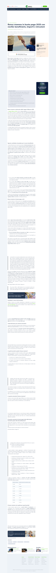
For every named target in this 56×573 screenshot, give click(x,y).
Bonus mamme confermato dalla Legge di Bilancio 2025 (19, 92)
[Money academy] (32, 9)
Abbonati (44, 6)
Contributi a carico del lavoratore (15, 96)
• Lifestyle (47, 9)
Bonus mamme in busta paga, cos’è (16, 95)
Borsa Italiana (36, 558)
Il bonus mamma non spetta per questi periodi (18, 105)
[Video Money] (35, 9)
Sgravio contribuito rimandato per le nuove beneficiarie (19, 93)
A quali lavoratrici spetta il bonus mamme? (17, 99)
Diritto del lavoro (14, 22)
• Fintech (41, 9)
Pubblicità (23, 562)
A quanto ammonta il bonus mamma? (16, 101)
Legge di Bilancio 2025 (13, 111)
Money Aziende (24, 561)
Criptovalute (29, 562)
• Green (44, 9)
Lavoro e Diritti (10, 22)
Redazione (42, 558)
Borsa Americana (37, 561)
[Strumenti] (34, 9)
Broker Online (30, 561)
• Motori (39, 9)
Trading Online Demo (31, 558)
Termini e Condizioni (44, 561)
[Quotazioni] (31, 9)
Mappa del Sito (24, 558)
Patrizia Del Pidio (10, 29)
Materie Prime (37, 562)
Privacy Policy (43, 562)
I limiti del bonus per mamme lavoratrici (16, 98)
